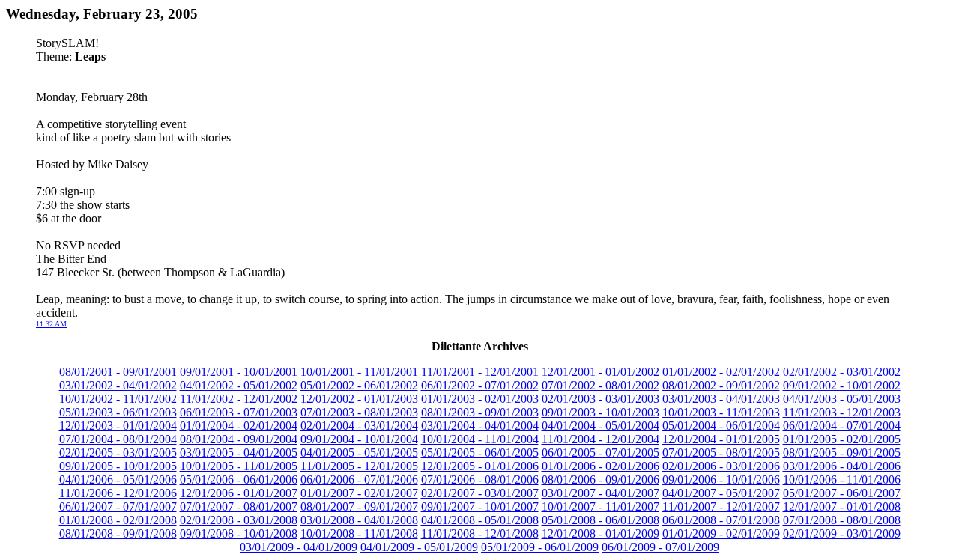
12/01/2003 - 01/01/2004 (118, 425)
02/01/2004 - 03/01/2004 (359, 425)
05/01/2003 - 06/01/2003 (118, 412)
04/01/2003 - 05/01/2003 (842, 398)
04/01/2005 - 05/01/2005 (359, 452)
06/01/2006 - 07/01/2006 (359, 479)
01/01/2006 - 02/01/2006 (600, 466)
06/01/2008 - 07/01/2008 (721, 520)
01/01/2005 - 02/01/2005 (842, 439)
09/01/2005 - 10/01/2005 (118, 466)
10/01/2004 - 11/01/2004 (480, 439)
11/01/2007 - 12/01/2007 (721, 506)
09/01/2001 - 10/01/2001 (238, 371)
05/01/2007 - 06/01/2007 (842, 493)
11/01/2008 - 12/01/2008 (480, 533)
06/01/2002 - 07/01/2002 (480, 385)
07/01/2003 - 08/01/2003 (359, 412)
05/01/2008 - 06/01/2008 (600, 520)
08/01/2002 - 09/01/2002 (721, 385)
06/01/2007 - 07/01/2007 (118, 506)
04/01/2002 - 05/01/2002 (238, 385)
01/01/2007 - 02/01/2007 (359, 493)
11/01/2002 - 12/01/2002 (238, 398)
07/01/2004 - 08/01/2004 (118, 439)
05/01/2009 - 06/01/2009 (540, 547)
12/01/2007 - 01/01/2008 (842, 506)
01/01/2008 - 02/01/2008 (118, 520)
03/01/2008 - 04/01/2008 (359, 520)
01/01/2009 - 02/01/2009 (721, 533)
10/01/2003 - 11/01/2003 (721, 412)
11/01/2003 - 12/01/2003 (842, 412)
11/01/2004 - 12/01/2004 (600, 439)
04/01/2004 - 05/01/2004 (600, 425)
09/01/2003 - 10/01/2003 (600, 412)
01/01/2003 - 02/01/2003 (480, 398)
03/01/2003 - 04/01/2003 (721, 398)
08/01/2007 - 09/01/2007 (359, 506)
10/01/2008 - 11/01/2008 (359, 533)
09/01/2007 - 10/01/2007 (480, 506)
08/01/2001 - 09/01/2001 (118, 371)
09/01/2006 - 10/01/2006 (721, 479)
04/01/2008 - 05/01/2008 (480, 520)
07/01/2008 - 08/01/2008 (842, 520)
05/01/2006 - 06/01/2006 (238, 479)
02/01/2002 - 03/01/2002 (842, 371)
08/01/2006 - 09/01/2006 (600, 479)
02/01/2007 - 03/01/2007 (480, 493)
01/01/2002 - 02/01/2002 (721, 371)
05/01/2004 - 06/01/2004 (721, 425)
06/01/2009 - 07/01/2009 (660, 547)
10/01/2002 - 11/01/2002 (118, 398)
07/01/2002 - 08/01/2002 (600, 385)
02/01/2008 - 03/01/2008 (238, 520)
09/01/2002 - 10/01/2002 (842, 385)
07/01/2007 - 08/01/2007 (238, 506)
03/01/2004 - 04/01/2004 (480, 425)
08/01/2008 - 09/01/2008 (118, 533)
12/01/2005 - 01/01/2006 (480, 466)
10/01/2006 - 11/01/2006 (842, 479)
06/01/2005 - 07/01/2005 (600, 452)
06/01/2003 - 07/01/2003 (238, 412)
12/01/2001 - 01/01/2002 (600, 371)
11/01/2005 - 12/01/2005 (359, 466)
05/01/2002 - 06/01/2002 (359, 385)
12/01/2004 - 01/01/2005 (721, 439)
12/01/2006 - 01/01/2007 (238, 493)
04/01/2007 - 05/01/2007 (721, 493)
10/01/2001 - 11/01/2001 (359, 371)
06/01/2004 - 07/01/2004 (842, 425)
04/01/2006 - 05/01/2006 (118, 479)
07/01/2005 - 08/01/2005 (721, 452)
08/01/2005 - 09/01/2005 (842, 452)
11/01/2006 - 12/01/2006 (118, 493)
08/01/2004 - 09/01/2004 (238, 439)
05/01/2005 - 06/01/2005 (480, 452)
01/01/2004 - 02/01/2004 (238, 425)
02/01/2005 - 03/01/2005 (118, 452)
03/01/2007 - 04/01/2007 (600, 493)
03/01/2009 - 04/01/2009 (298, 547)
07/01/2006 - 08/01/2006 (480, 479)
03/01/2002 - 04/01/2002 (118, 385)
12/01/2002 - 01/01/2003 (359, 398)
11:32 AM (51, 324)
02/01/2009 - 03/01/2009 (842, 533)
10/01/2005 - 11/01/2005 (238, 466)
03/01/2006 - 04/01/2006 (842, 466)
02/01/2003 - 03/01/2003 (600, 398)
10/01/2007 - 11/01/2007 (600, 506)
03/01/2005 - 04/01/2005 (238, 452)
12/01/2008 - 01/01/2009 (600, 533)
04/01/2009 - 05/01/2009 (419, 547)
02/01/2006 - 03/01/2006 (721, 466)
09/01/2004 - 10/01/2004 (359, 439)
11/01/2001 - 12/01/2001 (480, 371)
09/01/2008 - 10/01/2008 (238, 533)
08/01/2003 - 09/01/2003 (480, 412)
